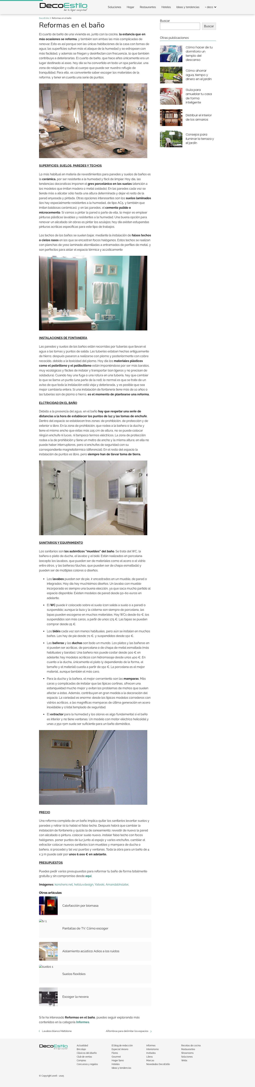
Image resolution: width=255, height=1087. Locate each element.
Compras (81, 1060)
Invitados (151, 1053)
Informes (151, 1045)
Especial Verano (120, 1049)
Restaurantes (148, 7)
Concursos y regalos (87, 1064)
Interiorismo (152, 1049)
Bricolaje (81, 1049)
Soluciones (114, 7)
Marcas (150, 1060)
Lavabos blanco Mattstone (57, 1031)
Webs (184, 1060)
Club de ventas (84, 1056)
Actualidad (82, 1045)
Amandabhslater (117, 884)
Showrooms (187, 1053)
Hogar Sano (118, 1060)
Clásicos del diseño (87, 1053)
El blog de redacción (122, 1045)
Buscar (165, 21)
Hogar (130, 7)
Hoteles (166, 7)
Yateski (99, 884)
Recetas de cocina (191, 1045)
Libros (149, 1056)
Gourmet (116, 1056)
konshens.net (64, 884)
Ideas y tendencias (187, 7)
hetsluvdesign (83, 884)
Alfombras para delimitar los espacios (127, 1031)
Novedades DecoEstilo (158, 1064)
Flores (115, 1053)
